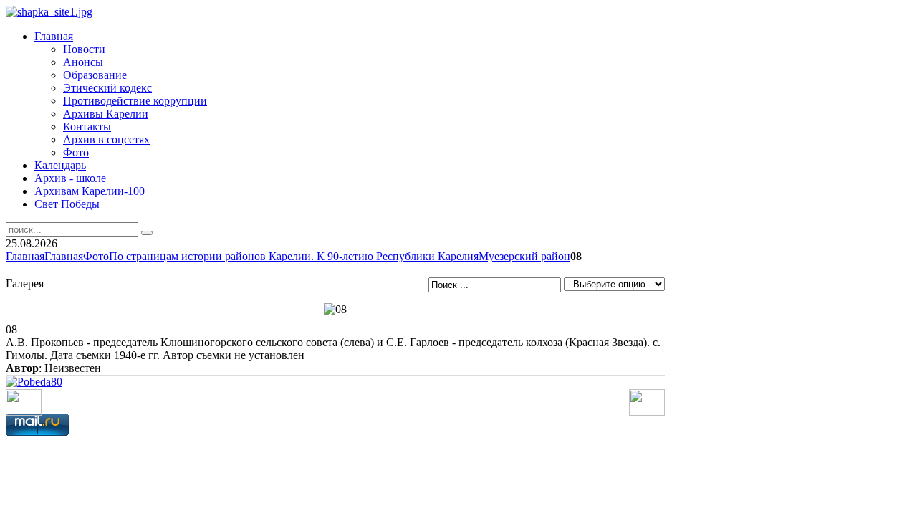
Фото (96, 256)
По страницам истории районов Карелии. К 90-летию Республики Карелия (294, 256)
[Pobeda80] (34, 382)
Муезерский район (524, 256)
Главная (25, 256)
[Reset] (147, 233)
